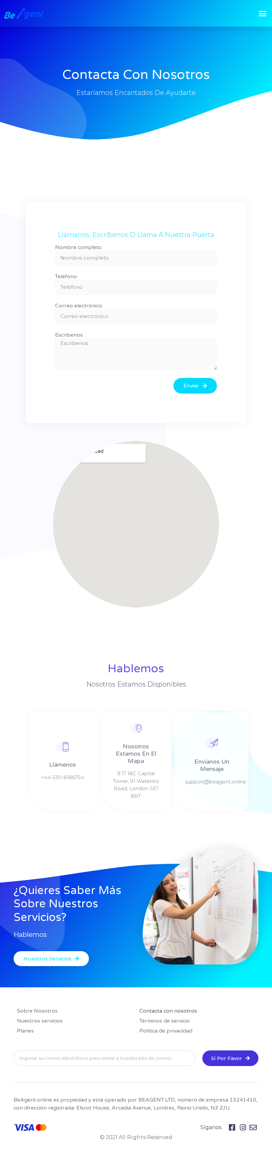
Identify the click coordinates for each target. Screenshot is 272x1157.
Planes (25, 1031)
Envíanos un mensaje (211, 765)
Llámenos (62, 764)
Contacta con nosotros (168, 1011)
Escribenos (69, 335)
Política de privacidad (165, 1031)
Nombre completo (78, 247)
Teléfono (66, 277)
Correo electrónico (78, 306)
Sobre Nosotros (37, 1011)
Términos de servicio (164, 1021)
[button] (262, 13)
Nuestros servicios (40, 1021)
